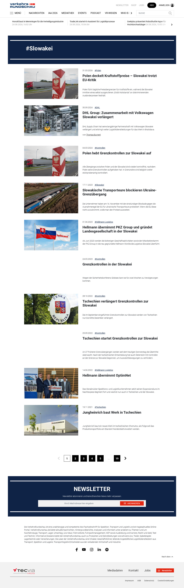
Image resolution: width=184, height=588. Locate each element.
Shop (133, 5)
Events (82, 13)
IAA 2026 (52, 13)
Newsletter (122, 5)
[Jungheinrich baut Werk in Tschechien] (51, 420)
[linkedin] (99, 549)
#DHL (97, 107)
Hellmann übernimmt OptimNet (107, 375)
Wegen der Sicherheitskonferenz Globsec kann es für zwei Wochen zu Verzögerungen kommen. (120, 279)
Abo (152, 5)
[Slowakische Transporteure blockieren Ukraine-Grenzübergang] (51, 198)
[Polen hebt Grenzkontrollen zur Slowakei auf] (51, 161)
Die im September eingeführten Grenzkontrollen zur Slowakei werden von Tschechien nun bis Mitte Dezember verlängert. (120, 316)
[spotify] (107, 549)
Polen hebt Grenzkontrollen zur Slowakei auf (117, 153)
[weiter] (125, 458)
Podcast (96, 13)
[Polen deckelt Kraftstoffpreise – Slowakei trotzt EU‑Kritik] (51, 83)
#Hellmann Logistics (104, 222)
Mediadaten (115, 570)
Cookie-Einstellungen (166, 581)
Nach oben (166, 557)
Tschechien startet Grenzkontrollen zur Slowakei (120, 338)
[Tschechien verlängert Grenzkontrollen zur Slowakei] (51, 309)
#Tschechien (100, 407)
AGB (139, 581)
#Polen (98, 70)
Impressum (129, 581)
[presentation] (172, 24)
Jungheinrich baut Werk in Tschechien (112, 412)
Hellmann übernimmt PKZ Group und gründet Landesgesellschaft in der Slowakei (117, 229)
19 (117, 458)
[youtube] (84, 549)
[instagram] (91, 549)
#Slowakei (99, 185)
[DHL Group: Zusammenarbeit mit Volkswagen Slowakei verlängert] (51, 120)
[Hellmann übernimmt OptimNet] (51, 383)
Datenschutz (149, 581)
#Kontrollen (100, 148)
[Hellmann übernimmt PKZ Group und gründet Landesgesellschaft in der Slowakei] (51, 235)
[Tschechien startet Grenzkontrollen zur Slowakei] (51, 346)
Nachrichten (36, 13)
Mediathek (68, 13)
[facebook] (77, 549)
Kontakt (134, 570)
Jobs (141, 5)
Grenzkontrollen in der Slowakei (107, 264)
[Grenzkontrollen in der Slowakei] (51, 272)
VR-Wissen (111, 13)
